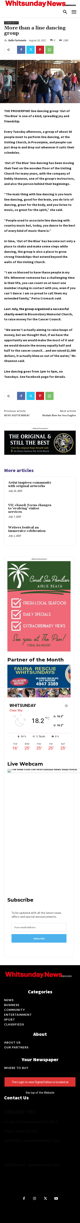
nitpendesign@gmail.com (21, 1184)
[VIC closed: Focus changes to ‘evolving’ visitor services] (63, 511)
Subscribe (39, 938)
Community (11, 23)
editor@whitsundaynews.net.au (26, 1152)
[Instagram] (34, 1198)
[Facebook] (21, 50)
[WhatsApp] (49, 50)
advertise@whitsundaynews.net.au (28, 1176)
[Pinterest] (40, 50)
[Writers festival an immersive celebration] (63, 533)
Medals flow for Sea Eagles (59, 415)
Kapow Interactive (48, 1208)
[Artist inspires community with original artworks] (63, 488)
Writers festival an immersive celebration (27, 529)
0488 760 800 (45, 1147)
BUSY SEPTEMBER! (17, 415)
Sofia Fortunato (17, 40)
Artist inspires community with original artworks (29, 484)
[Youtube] (56, 1198)
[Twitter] (30, 50)
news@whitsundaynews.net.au (25, 1156)
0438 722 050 (26, 1131)
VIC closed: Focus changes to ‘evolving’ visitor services (29, 508)
